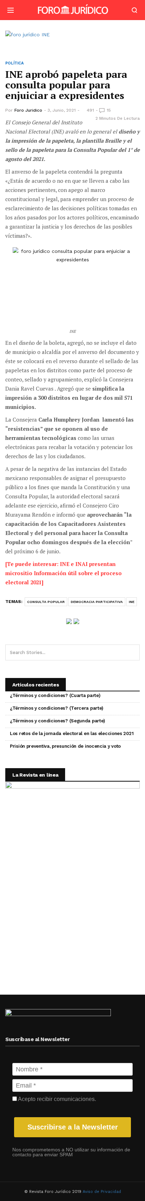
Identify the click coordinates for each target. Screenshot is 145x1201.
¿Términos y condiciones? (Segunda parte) (57, 720)
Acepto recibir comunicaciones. (56, 1099)
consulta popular (46, 602)
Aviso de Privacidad (102, 1191)
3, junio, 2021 (62, 110)
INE (131, 602)
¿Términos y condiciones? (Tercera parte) (56, 708)
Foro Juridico (28, 110)
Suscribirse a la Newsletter (72, 1127)
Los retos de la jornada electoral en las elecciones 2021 (71, 733)
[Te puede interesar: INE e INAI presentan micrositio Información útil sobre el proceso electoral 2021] (63, 573)
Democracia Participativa (97, 602)
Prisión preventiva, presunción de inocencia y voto (65, 746)
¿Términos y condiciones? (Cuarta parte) (55, 695)
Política (14, 63)
